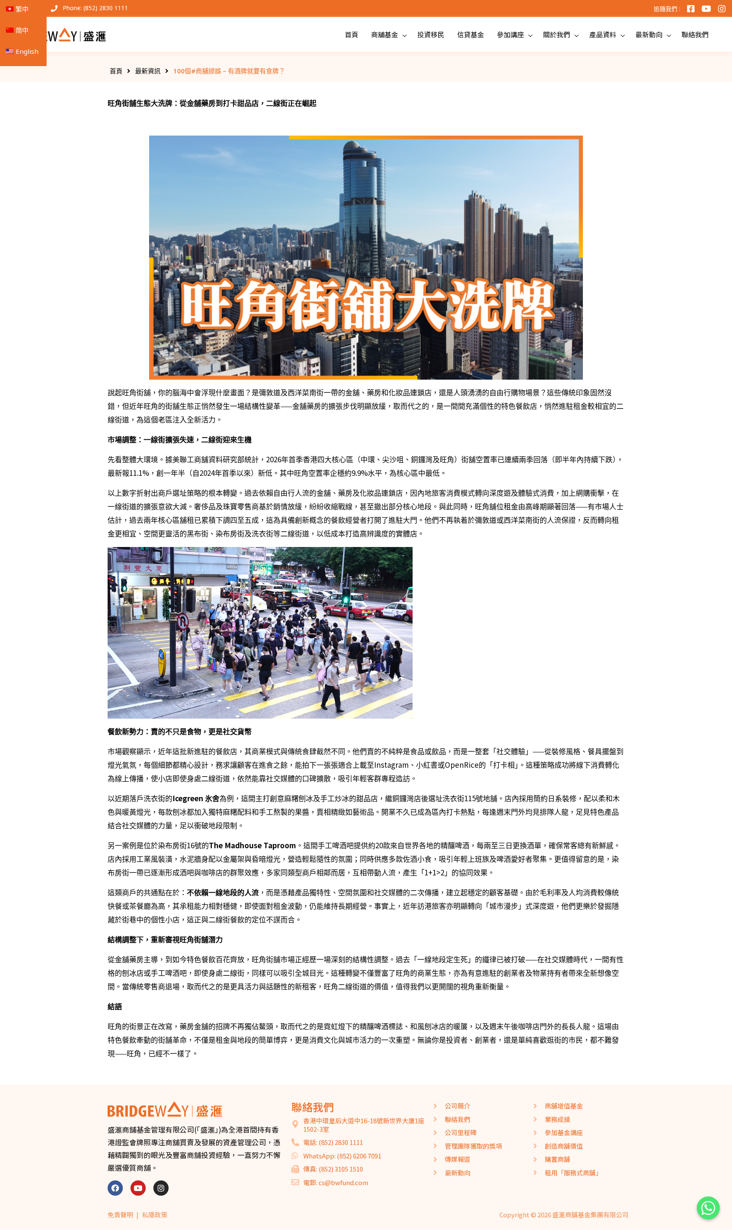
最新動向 (649, 34)
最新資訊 (148, 71)
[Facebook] (115, 1188)
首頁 (351, 34)
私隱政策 (154, 1214)
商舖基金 (384, 34)
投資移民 (430, 34)
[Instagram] (161, 1188)
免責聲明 (120, 1214)
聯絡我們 (695, 34)
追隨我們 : (667, 9)
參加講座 (510, 34)
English (27, 51)
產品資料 (602, 34)
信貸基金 (470, 34)
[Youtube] (138, 1188)
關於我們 (556, 34)
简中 (22, 30)
